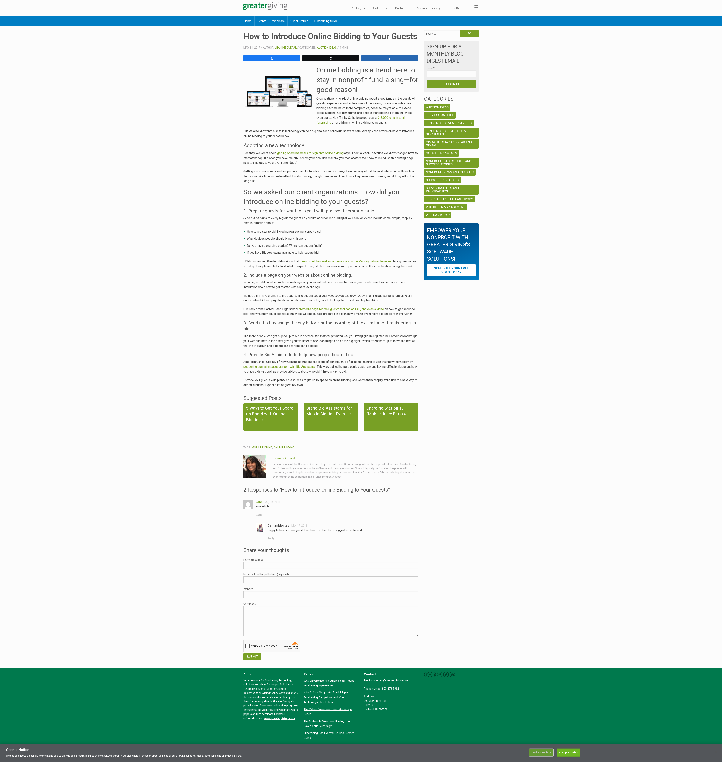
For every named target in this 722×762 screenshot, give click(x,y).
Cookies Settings (541, 752)
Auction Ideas (327, 47)
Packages (358, 8)
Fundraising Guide (326, 21)
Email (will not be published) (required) (266, 574)
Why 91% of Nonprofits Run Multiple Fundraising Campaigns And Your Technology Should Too (326, 697)
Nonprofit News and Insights (450, 172)
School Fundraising (442, 180)
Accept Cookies (568, 752)
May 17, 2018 (299, 525)
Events (261, 21)
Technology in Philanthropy (449, 199)
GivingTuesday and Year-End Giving (449, 143)
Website (248, 589)
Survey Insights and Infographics (442, 189)
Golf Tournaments (441, 153)
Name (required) (253, 559)
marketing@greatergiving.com (389, 680)
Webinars (278, 21)
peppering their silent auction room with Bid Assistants (279, 366)
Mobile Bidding (262, 447)
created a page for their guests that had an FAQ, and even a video (341, 309)
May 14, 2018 (273, 502)
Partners (401, 8)
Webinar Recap (438, 215)
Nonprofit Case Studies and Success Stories (448, 162)
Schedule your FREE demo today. (451, 270)
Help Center (457, 8)
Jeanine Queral (286, 47)
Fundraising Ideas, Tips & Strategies (446, 132)
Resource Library (428, 8)
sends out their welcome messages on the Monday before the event (347, 261)
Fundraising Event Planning (449, 123)
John (259, 502)
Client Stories (299, 21)
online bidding (284, 447)
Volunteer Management (445, 207)
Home (248, 21)
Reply (259, 514)
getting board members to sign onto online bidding (310, 153)
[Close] (716, 752)
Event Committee (440, 115)
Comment (249, 603)
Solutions (380, 8)
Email (431, 68)
